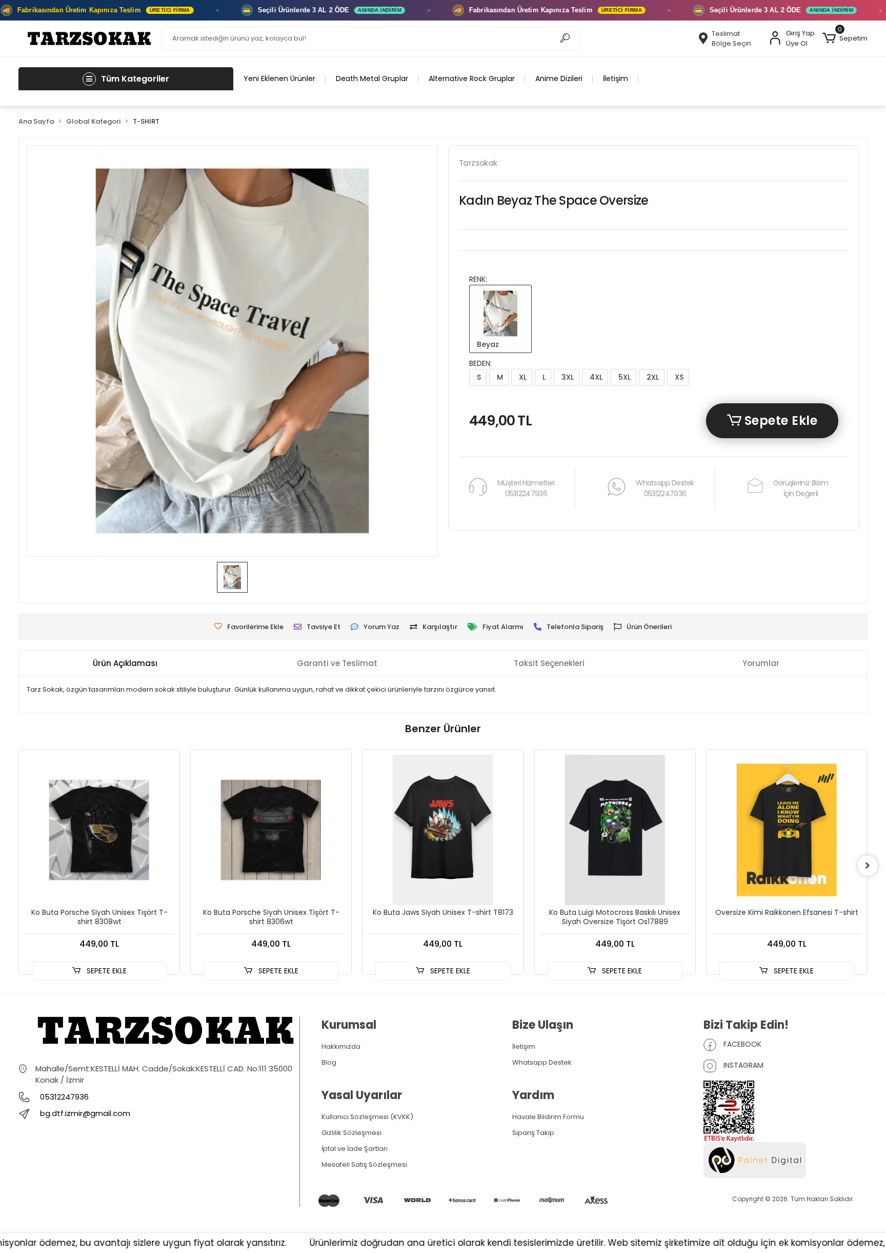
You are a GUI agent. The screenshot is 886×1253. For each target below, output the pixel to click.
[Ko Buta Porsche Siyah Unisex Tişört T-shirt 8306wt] (271, 830)
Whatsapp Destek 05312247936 (665, 488)
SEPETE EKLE (106, 971)
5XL (623, 377)
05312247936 (63, 1096)
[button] (845, 38)
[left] (18, 865)
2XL (652, 377)
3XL (566, 377)
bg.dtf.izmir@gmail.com (85, 1113)
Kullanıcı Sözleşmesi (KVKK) (367, 1117)
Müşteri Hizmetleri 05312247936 (525, 488)
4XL (595, 377)
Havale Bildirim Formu (548, 1117)
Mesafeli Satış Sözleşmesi (364, 1164)
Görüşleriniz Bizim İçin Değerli (800, 488)
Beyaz (487, 344)
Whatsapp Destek (542, 1062)
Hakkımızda (340, 1046)
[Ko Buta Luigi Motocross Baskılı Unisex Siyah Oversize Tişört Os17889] (615, 830)
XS (678, 377)
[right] (867, 865)
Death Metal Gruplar (372, 78)
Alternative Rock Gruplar (472, 78)
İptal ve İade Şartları (354, 1148)
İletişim (615, 78)
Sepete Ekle (779, 420)
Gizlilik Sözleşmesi (351, 1133)
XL (522, 377)
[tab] (125, 664)
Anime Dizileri (558, 78)
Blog (328, 1062)
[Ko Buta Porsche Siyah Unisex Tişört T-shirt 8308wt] (99, 830)
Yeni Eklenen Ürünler (279, 78)
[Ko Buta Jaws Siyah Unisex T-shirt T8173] (443, 830)
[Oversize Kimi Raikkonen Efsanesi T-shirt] (787, 830)
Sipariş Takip (533, 1133)
